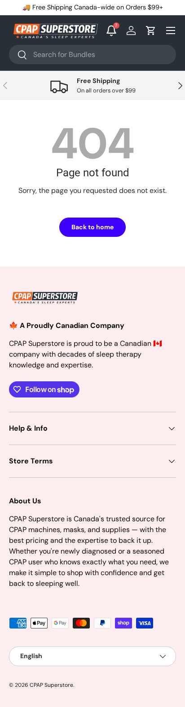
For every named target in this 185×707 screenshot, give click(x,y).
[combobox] (92, 54)
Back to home (92, 227)
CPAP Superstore (51, 685)
